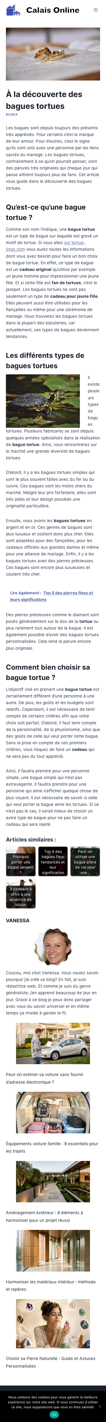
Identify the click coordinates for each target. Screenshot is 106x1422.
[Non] (99, 1406)
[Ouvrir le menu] (95, 10)
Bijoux (12, 114)
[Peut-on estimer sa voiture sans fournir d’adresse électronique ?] (53, 1043)
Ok (54, 1415)
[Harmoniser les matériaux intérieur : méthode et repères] (53, 1251)
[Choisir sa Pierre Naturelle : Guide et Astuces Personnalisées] (53, 1323)
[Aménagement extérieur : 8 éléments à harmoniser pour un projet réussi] (53, 1182)
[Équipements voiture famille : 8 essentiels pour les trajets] (53, 1112)
